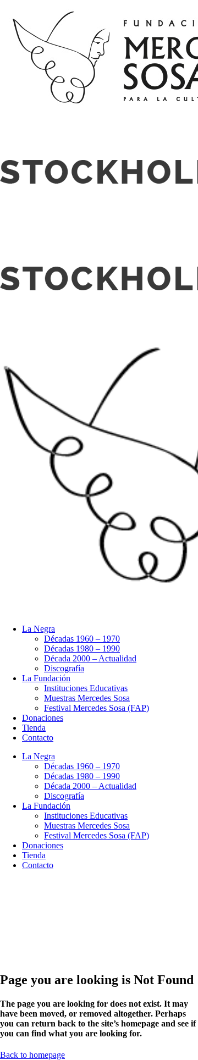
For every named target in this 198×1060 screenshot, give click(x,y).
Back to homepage (32, 1054)
